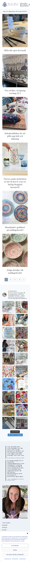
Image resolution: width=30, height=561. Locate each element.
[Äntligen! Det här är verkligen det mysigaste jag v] (21, 307)
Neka (15, 550)
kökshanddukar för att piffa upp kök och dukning (15, 136)
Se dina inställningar (15, 554)
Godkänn (15, 545)
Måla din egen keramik (15, 50)
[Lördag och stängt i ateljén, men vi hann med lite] (8, 410)
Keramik (5, 525)
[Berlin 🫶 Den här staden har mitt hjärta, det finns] (8, 397)
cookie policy (7, 558)
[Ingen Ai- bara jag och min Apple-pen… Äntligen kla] (8, 371)
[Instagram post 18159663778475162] (21, 346)
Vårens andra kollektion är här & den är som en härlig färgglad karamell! (15, 183)
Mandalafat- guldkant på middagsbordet (15, 228)
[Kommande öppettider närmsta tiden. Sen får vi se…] (21, 359)
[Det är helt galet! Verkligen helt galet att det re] (21, 371)
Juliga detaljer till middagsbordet (15, 271)
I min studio (6, 523)
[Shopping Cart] (29, 4)
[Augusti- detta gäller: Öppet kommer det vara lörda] (8, 333)
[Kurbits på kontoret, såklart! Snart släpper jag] (8, 423)
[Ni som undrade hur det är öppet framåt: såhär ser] (8, 307)
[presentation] (15, 30)
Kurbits (4, 527)
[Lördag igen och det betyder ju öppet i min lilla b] (8, 346)
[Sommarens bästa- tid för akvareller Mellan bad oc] (21, 397)
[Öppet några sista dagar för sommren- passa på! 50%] (21, 423)
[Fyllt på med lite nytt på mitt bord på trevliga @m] (8, 359)
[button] (27, 533)
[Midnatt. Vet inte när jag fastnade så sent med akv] (21, 410)
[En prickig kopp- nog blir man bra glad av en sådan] (8, 320)
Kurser (4, 530)
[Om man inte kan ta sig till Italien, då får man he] (8, 384)
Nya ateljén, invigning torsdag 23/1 (15, 92)
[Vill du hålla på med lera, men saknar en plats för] (21, 384)
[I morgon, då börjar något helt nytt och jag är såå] (21, 333)
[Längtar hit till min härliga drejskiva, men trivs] (21, 320)
